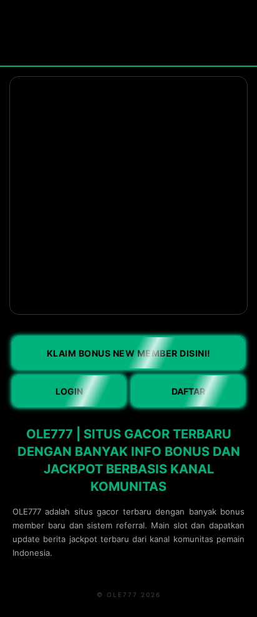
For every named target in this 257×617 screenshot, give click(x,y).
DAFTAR (188, 391)
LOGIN (69, 391)
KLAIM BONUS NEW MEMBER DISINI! (129, 353)
